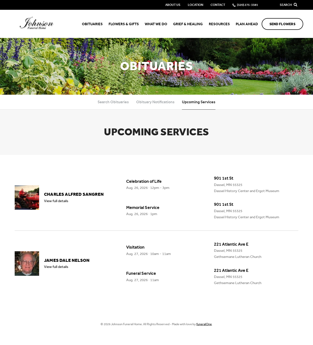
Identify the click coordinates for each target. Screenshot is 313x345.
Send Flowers (282, 24)
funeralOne (204, 324)
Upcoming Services (198, 102)
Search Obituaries (113, 102)
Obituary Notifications (155, 102)
